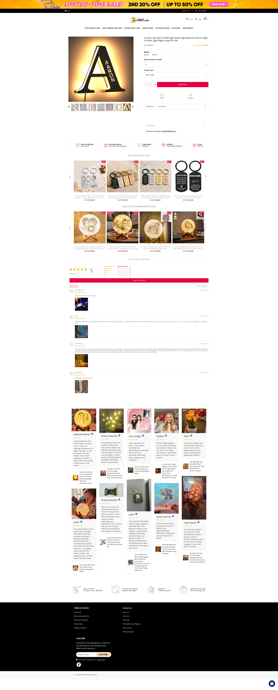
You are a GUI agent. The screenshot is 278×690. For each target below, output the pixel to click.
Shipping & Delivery (80, 626)
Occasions (176, 28)
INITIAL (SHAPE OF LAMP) (153, 60)
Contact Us (126, 614)
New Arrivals (188, 28)
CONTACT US (186, 11)
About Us (126, 611)
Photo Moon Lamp (92, 28)
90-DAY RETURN (167, 131)
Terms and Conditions (81, 618)
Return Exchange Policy (81, 614)
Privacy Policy (78, 622)
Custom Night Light (132, 28)
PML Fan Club (127, 626)
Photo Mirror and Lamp (112, 28)
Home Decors (147, 28)
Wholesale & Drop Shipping (131, 622)
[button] (73, 69)
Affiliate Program (128, 630)
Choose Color (148, 70)
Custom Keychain (162, 28)
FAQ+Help (126, 618)
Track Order (202, 11)
